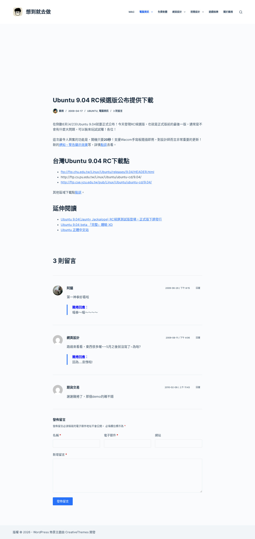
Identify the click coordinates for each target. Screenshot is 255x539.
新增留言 (60, 454)
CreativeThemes (77, 532)
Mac (131, 11)
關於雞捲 (228, 11)
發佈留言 (63, 501)
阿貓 (70, 288)
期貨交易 (73, 387)
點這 (104, 145)
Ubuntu (92, 110)
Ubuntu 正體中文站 (75, 230)
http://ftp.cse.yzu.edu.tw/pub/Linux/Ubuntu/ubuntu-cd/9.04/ (106, 182)
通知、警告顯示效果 (73, 145)
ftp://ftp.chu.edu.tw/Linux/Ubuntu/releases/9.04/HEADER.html (107, 172)
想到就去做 (38, 12)
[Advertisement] (127, 54)
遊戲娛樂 (213, 11)
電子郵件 (111, 435)
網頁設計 (177, 11)
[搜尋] (240, 12)
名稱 (57, 435)
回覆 (198, 288)
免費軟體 (162, 11)
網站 (158, 435)
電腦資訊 (144, 11)
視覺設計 (195, 11)
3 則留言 (118, 110)
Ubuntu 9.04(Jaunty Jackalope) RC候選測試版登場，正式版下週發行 (111, 219)
